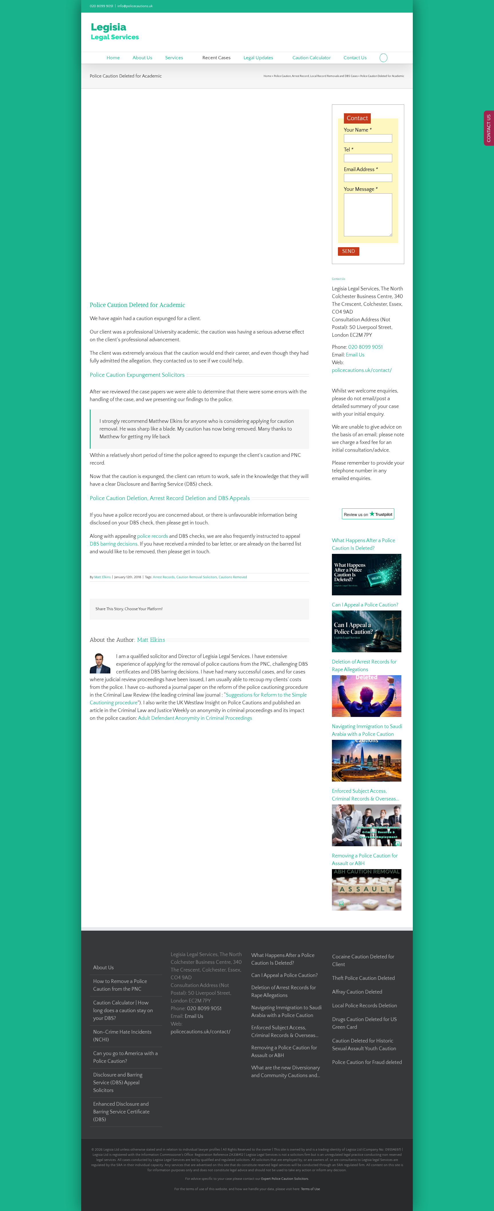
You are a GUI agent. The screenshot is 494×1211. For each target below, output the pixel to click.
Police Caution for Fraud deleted (367, 1062)
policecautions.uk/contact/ (362, 370)
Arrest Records (164, 577)
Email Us (355, 355)
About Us (103, 968)
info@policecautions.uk (135, 6)
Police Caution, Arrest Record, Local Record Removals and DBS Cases (316, 76)
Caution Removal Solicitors (196, 577)
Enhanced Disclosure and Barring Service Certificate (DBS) (121, 1112)
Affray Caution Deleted (357, 992)
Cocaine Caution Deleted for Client (363, 961)
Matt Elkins (102, 577)
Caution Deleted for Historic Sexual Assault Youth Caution (364, 1045)
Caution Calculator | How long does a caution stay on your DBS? (123, 1010)
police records (152, 536)
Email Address (361, 170)
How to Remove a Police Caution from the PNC (120, 985)
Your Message (361, 189)
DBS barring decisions (114, 544)
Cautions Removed (233, 577)
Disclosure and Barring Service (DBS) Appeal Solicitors (117, 1082)
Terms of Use (310, 1189)
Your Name (358, 130)
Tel (348, 150)
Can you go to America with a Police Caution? (125, 1057)
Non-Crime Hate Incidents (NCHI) (122, 1036)
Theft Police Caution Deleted (363, 978)
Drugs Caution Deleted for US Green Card (364, 1023)
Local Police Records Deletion (364, 1006)
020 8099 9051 (101, 6)
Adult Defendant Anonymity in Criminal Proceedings (195, 718)
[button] (383, 58)
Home (267, 76)
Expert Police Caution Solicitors (284, 1179)
